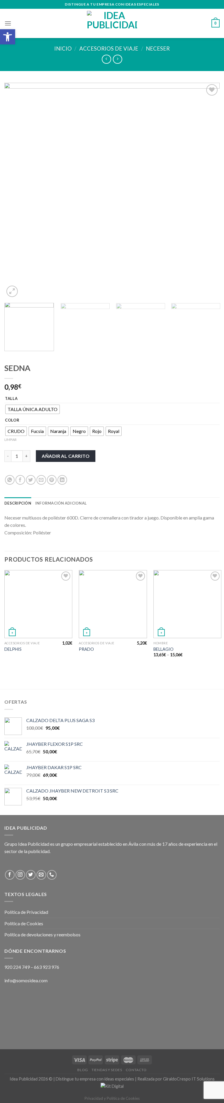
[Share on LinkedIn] (62, 480)
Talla (11, 399)
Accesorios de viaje (108, 48)
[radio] (33, 409)
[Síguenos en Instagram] (20, 875)
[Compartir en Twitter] (31, 480)
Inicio (63, 48)
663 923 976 (46, 967)
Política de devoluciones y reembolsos (42, 934)
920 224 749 (17, 967)
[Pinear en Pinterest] (52, 480)
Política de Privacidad (26, 912)
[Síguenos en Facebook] (10, 875)
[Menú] (7, 23)
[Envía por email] (41, 480)
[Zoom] (12, 291)
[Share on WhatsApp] (10, 480)
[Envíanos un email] (41, 875)
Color (12, 420)
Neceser (158, 48)
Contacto (136, 1070)
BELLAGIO (163, 649)
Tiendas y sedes (107, 1070)
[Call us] (52, 875)
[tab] (17, 503)
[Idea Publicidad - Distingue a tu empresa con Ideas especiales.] (112, 23)
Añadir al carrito (66, 456)
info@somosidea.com (26, 980)
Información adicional (61, 503)
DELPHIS (13, 649)
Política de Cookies (23, 923)
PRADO (86, 649)
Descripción (17, 503)
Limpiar (10, 439)
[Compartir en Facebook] (20, 480)
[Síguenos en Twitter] (31, 875)
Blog (82, 1070)
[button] (7, 36)
